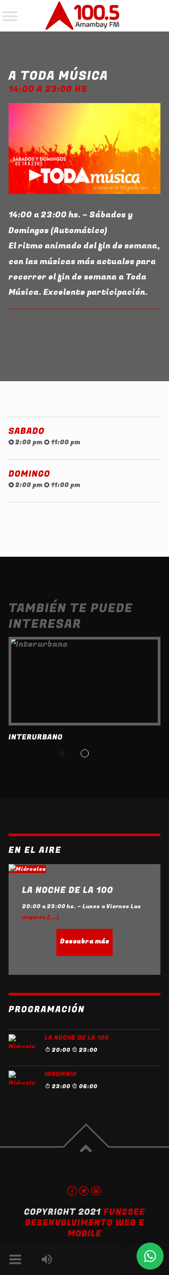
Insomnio (61, 1074)
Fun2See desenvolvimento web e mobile (85, 1223)
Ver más (85, 681)
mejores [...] (40, 917)
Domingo (29, 474)
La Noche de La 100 (77, 1038)
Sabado (27, 431)
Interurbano (36, 737)
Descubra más (84, 941)
